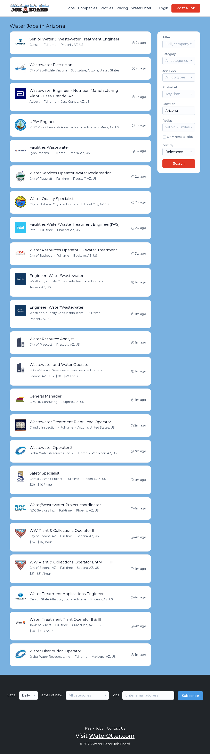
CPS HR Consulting (43, 402)
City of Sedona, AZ (43, 536)
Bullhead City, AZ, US (94, 204)
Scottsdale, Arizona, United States (95, 70)
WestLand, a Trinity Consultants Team (56, 281)
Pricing (122, 8)
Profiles (106, 8)
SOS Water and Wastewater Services (56, 370)
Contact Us (116, 728)
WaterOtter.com (112, 735)
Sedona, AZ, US (40, 376)
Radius (167, 120)
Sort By (167, 145)
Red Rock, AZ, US (104, 453)
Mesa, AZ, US (109, 127)
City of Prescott (41, 344)
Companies (87, 8)
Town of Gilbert (40, 625)
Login (163, 8)
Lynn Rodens (39, 153)
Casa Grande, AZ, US (74, 101)
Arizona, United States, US (96, 427)
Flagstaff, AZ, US (85, 178)
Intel (33, 230)
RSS (88, 728)
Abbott (35, 101)
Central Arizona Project (46, 479)
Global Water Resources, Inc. (50, 453)
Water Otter (141, 8)
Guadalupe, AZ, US (85, 625)
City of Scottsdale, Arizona (48, 70)
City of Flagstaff (41, 178)
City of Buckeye (41, 255)
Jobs (71, 8)
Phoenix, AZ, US (71, 45)
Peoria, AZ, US (80, 153)
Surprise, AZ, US (73, 402)
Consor (35, 45)
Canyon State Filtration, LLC (49, 599)
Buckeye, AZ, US (85, 255)
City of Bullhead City (44, 204)
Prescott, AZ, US (68, 344)
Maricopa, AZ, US (103, 657)
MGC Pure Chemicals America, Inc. (54, 127)
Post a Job (186, 8)
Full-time (50, 45)
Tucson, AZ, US (40, 287)
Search (179, 164)
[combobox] (178, 61)
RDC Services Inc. (42, 510)
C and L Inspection (43, 427)
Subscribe (190, 696)
